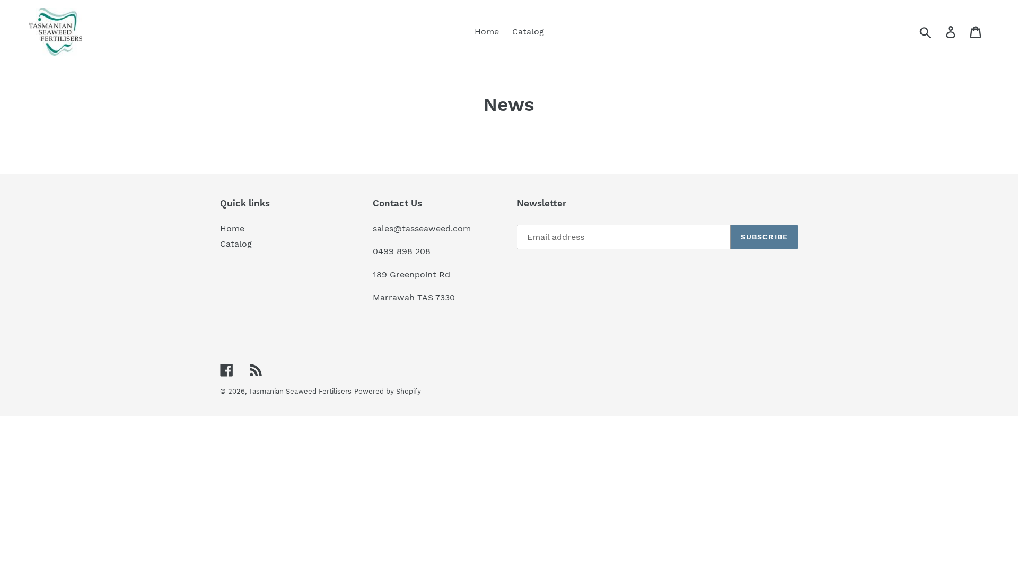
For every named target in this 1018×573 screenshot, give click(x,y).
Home (232, 228)
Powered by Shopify (387, 391)
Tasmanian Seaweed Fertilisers (300, 391)
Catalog (236, 244)
